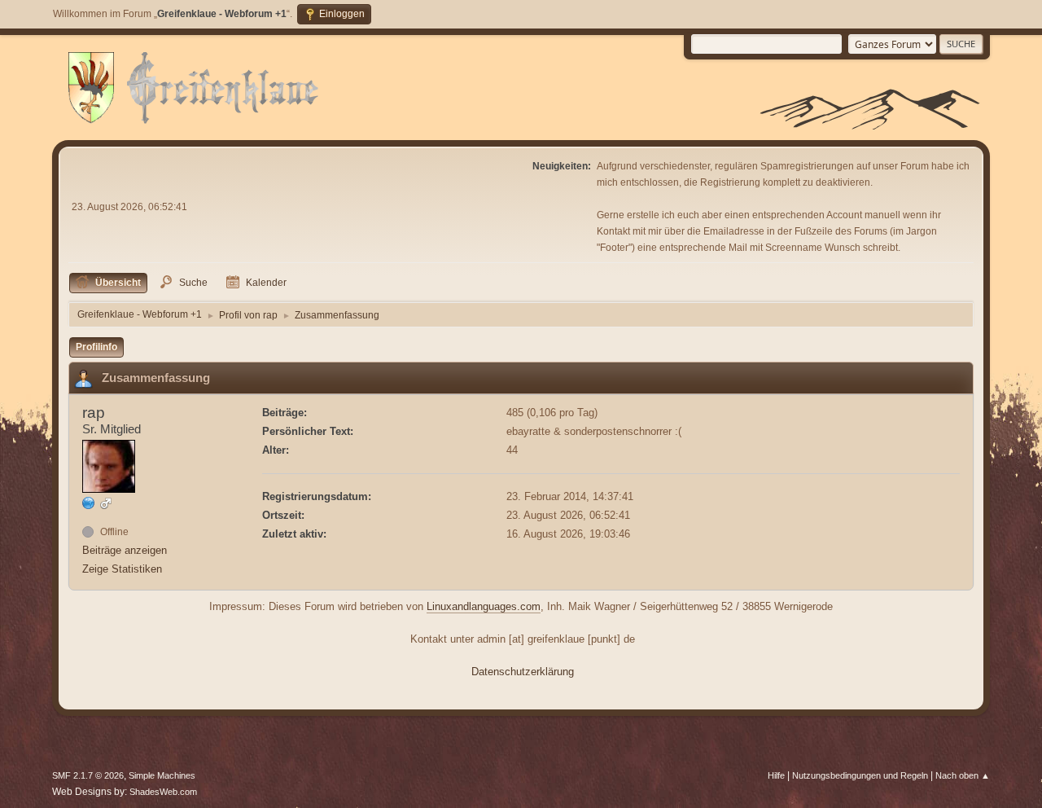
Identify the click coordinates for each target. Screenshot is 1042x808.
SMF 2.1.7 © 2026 (88, 775)
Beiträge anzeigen (124, 550)
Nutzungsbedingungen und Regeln (860, 775)
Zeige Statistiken (122, 569)
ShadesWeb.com (163, 792)
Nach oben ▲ (962, 775)
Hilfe (776, 775)
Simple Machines (162, 775)
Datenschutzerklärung (522, 671)
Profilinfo (96, 347)
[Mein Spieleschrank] (88, 503)
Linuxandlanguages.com (484, 606)
